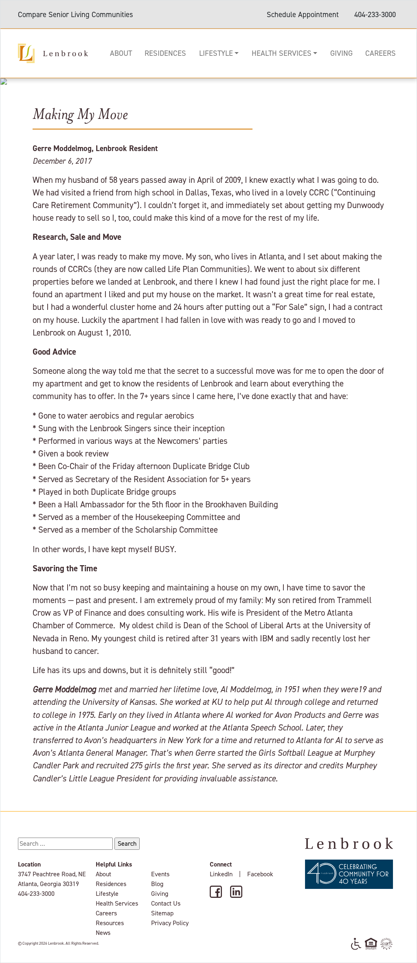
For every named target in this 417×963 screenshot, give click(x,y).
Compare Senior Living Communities (75, 14)
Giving (341, 53)
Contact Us (165, 903)
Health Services (282, 53)
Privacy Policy (170, 923)
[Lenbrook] (53, 52)
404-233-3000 (375, 14)
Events (160, 874)
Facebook (260, 874)
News (103, 932)
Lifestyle (216, 53)
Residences (165, 53)
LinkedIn (221, 874)
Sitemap (162, 913)
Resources (110, 923)
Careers (380, 53)
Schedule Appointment (303, 14)
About (121, 53)
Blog (157, 884)
